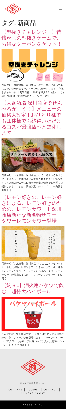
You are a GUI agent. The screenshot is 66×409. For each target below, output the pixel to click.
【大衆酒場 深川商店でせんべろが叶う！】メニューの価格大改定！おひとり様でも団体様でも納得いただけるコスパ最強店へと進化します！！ (32, 118)
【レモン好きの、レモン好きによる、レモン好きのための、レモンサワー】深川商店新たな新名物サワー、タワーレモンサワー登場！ (32, 209)
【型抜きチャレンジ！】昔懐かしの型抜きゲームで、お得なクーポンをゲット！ (32, 38)
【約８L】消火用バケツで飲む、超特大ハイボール (33, 288)
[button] (60, 8)
